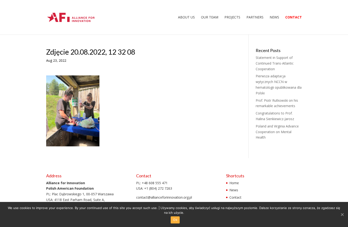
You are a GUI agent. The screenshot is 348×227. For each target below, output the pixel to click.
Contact (293, 17)
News (274, 17)
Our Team (209, 17)
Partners (254, 17)
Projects (232, 17)
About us (186, 17)
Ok (175, 220)
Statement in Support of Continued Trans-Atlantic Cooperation (275, 63)
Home (234, 183)
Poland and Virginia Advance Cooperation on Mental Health (277, 132)
